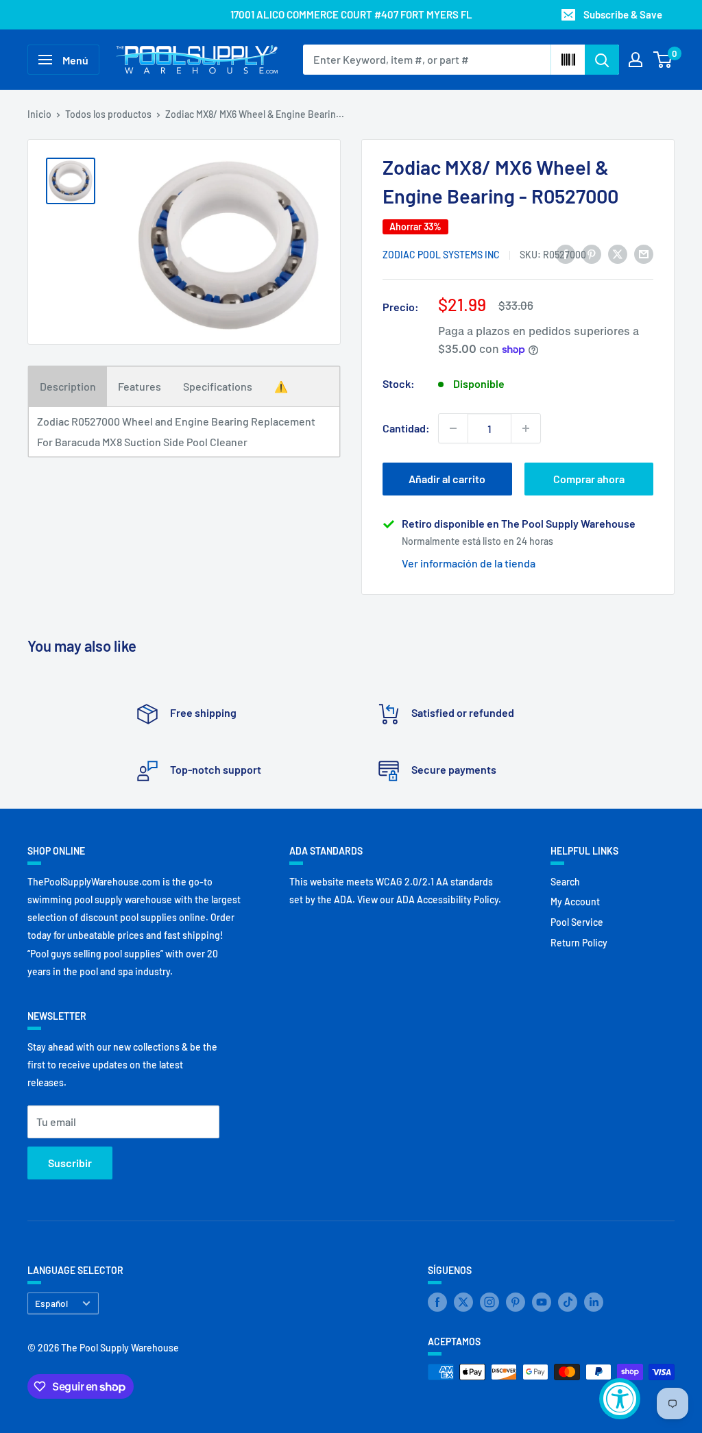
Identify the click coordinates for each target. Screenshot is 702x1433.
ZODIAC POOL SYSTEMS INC (441, 254)
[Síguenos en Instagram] (489, 1302)
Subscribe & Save (622, 14)
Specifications (217, 386)
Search (565, 881)
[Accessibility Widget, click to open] (619, 1398)
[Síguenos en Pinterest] (515, 1302)
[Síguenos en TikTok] (567, 1302)
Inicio (39, 114)
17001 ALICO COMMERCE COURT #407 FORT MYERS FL (351, 14)
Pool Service (576, 922)
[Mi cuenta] (635, 59)
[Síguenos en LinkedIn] (593, 1302)
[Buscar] (602, 60)
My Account (575, 901)
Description (68, 386)
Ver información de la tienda (468, 562)
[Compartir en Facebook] (565, 253)
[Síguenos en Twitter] (463, 1302)
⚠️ (281, 386)
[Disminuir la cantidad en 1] (453, 428)
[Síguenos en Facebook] (437, 1302)
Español (51, 1303)
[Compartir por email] (643, 253)
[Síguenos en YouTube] (541, 1302)
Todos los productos (108, 114)
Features (139, 386)
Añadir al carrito (447, 478)
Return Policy (578, 942)
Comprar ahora (589, 478)
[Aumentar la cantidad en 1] (525, 428)
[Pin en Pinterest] (591, 253)
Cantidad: (406, 427)
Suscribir (70, 1162)
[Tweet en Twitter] (617, 253)
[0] (663, 59)
